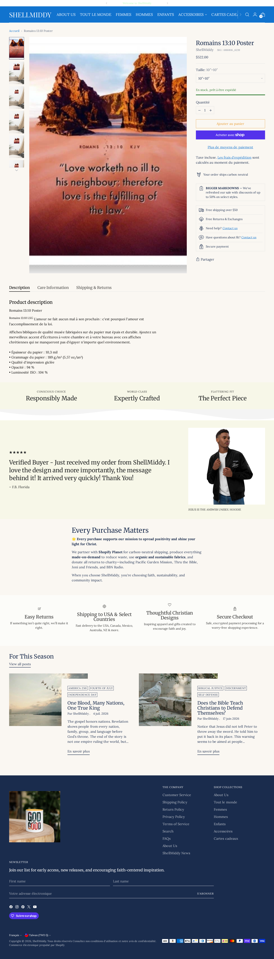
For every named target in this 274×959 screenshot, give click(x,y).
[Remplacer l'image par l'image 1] (16, 48)
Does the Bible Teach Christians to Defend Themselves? (220, 708)
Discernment (236, 688)
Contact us (230, 228)
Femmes (220, 809)
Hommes (221, 817)
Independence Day (82, 694)
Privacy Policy (174, 817)
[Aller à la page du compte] (255, 14)
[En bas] (16, 170)
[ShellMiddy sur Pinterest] (23, 907)
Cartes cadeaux (226, 838)
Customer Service (177, 795)
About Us (170, 846)
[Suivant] (167, 3)
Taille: (207, 70)
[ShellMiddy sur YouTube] (35, 907)
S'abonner (205, 893)
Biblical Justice (210, 688)
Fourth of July (101, 688)
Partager (207, 259)
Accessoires (223, 831)
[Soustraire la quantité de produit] (199, 110)
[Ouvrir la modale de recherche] (247, 14)
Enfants (220, 824)
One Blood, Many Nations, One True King (95, 705)
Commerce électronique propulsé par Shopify (37, 945)
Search (168, 831)
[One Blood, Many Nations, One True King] (48, 715)
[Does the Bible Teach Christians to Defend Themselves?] (178, 715)
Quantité (203, 102)
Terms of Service (176, 824)
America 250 (77, 688)
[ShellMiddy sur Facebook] (11, 907)
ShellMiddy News (176, 853)
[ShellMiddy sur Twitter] (29, 907)
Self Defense (208, 694)
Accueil (14, 31)
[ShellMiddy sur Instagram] (17, 907)
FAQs (166, 838)
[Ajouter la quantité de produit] (210, 110)
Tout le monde (225, 802)
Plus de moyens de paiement (230, 147)
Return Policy (173, 809)
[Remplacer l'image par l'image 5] (16, 147)
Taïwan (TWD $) (38, 935)
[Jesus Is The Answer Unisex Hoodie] (226, 466)
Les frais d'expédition (234, 157)
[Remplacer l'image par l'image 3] (16, 97)
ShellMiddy (205, 50)
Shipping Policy (175, 802)
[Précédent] (107, 3)
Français (14, 935)
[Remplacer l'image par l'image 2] (16, 73)
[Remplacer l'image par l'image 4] (16, 122)
